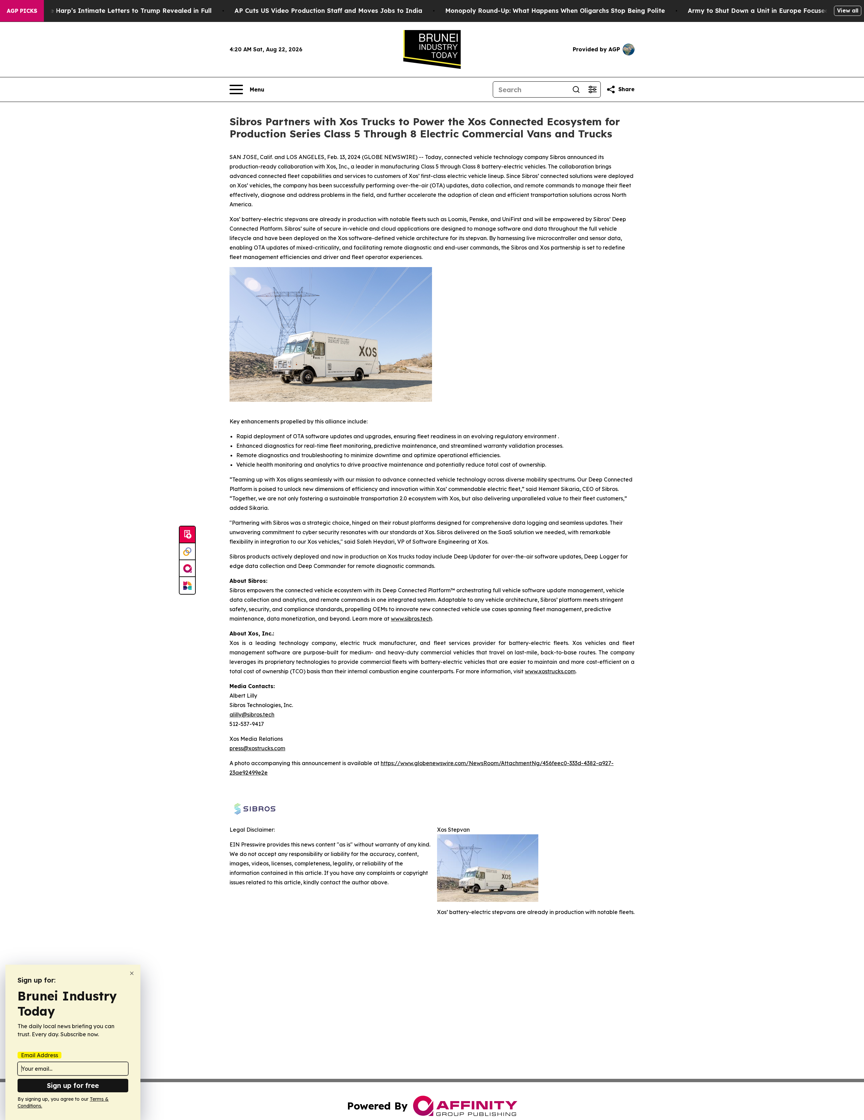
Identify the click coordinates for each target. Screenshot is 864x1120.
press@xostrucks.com (257, 748)
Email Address (39, 1055)
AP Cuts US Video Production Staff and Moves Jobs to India (328, 11)
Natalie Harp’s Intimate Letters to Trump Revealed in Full (121, 11)
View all (847, 10)
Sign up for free (73, 1085)
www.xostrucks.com (550, 671)
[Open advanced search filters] (592, 89)
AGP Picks (22, 10)
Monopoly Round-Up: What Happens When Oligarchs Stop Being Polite (555, 11)
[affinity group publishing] (187, 568)
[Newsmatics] (187, 585)
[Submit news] (187, 534)
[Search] (576, 89)
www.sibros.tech (411, 618)
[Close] (132, 973)
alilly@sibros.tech (252, 714)
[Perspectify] (187, 551)
